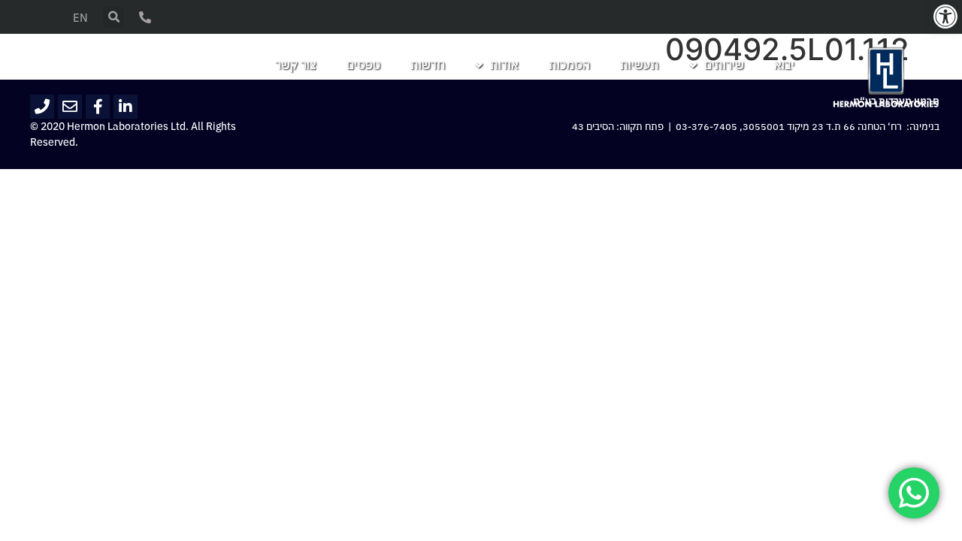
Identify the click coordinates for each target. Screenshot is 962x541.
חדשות (427, 65)
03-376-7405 (706, 127)
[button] (945, 16)
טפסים (363, 65)
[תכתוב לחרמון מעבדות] (70, 107)
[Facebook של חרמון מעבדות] (98, 107)
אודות (504, 65)
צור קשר (295, 65)
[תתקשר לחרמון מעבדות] (42, 107)
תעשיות (639, 65)
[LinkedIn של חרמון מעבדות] (125, 107)
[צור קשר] (145, 17)
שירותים (724, 65)
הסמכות (569, 65)
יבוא (784, 65)
